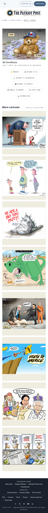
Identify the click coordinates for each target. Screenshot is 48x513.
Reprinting (8, 500)
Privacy (25, 497)
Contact (10, 497)
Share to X (32, 72)
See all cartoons (36, 107)
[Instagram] (24, 504)
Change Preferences (35, 484)
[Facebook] (16, 504)
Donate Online (12, 492)
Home (4, 20)
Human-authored (36, 497)
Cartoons (15, 20)
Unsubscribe (25, 487)
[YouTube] (28, 504)
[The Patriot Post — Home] (24, 13)
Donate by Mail (24, 492)
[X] (20, 504)
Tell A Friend (36, 492)
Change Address (20, 484)
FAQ (3, 497)
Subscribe (40, 3)
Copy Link (36, 90)
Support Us (26, 3)
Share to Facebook (25, 78)
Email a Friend (17, 90)
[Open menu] (4, 3)
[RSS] (32, 504)
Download (25, 96)
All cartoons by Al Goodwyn (28, 65)
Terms (18, 497)
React (15, 72)
